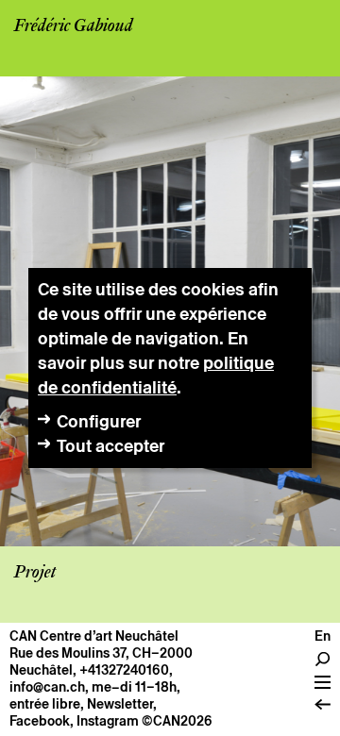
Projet (35, 572)
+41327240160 (124, 670)
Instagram (107, 720)
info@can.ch (47, 686)
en (322, 635)
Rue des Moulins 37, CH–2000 (101, 653)
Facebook (39, 720)
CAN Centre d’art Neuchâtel (93, 636)
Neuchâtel (41, 670)
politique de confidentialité (156, 375)
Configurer (99, 421)
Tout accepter (110, 446)
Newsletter (120, 703)
